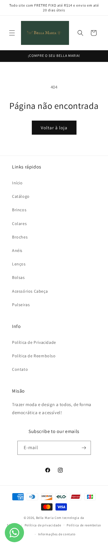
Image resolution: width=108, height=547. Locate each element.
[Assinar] (84, 448)
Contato (20, 369)
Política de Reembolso (34, 355)
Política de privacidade (43, 525)
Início (17, 183)
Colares (19, 223)
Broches (20, 237)
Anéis (17, 250)
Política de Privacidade (34, 342)
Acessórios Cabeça (30, 291)
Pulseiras (21, 304)
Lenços (19, 264)
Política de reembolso (84, 525)
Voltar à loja (54, 127)
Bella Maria (45, 518)
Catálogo (21, 196)
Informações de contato (57, 534)
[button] (12, 32)
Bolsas (18, 277)
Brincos (19, 209)
